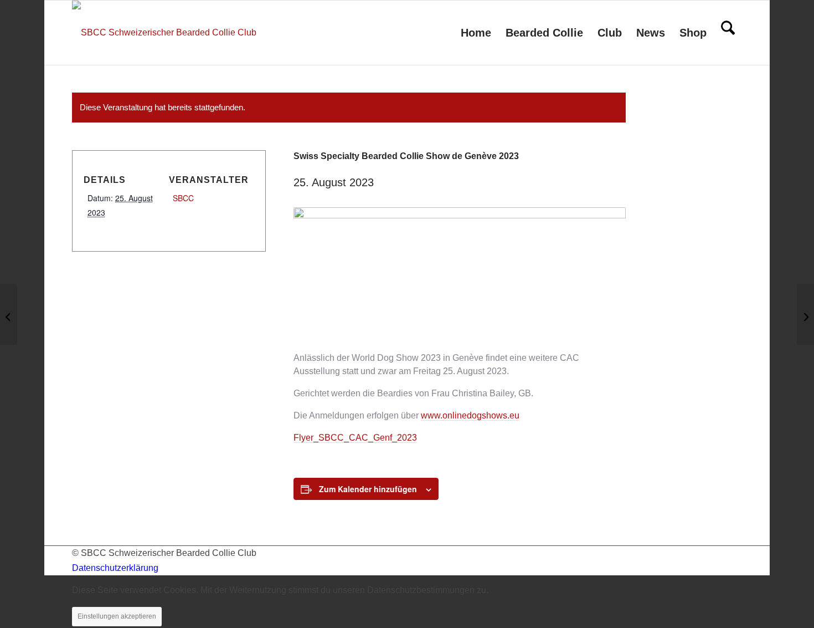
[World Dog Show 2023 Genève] (8, 314)
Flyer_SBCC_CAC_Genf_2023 (355, 437)
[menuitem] (476, 33)
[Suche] (728, 33)
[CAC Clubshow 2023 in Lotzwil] (805, 314)
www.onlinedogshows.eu (470, 415)
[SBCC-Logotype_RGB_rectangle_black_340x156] (164, 33)
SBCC (183, 197)
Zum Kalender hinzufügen (368, 488)
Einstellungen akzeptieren (117, 616)
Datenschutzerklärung (115, 568)
